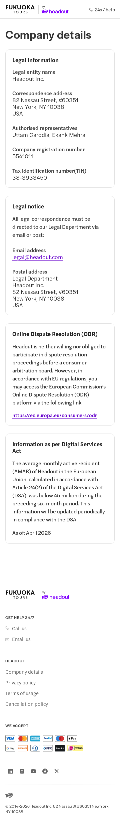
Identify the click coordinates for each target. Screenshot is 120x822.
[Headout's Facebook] (45, 771)
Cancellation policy (26, 703)
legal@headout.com (37, 257)
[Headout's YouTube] (33, 771)
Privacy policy (20, 682)
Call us (19, 628)
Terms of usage (22, 693)
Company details (24, 671)
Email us (21, 639)
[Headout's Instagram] (22, 771)
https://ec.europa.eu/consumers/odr (54, 415)
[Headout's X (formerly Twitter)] (56, 771)
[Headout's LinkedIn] (10, 771)
